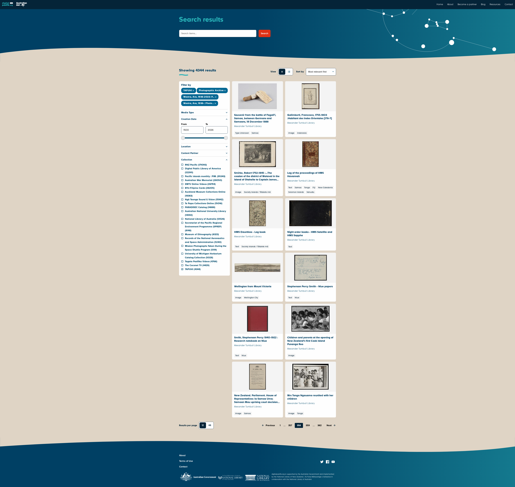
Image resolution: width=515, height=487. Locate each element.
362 (320, 425)
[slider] (183, 138)
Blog (483, 4)
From (184, 124)
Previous (270, 425)
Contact (509, 4)
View (273, 71)
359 (308, 425)
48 (209, 425)
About (450, 4)
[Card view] (282, 72)
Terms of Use (186, 461)
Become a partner (467, 4)
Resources (495, 4)
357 (290, 425)
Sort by (300, 71)
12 (203, 425)
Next (329, 425)
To (207, 124)
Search (264, 33)
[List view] (289, 72)
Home (440, 4)
